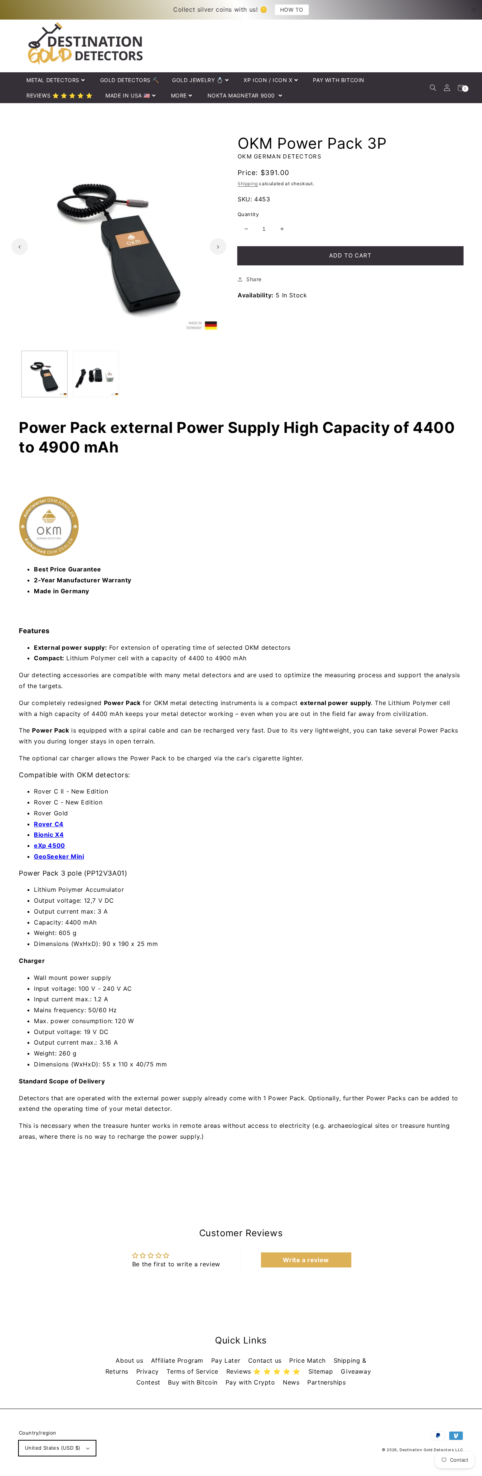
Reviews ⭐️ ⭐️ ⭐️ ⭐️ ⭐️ (264, 1371)
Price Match (308, 1360)
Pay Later (227, 1360)
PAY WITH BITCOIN (339, 80)
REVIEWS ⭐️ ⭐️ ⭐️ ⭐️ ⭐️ (59, 95)
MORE (179, 95)
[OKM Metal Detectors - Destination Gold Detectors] (241, 526)
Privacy (148, 1371)
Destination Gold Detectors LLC (431, 1449)
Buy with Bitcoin (194, 1382)
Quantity (248, 214)
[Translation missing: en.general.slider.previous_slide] (19, 246)
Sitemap (322, 1371)
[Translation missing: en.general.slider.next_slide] (218, 246)
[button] (433, 88)
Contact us (266, 1360)
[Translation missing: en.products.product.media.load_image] (44, 374)
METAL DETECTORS (52, 80)
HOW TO (292, 9)
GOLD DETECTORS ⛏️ (129, 80)
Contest (149, 1382)
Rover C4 (49, 824)
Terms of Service (193, 1371)
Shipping (248, 183)
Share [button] (254, 279)
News (292, 1382)
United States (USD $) (52, 1448)
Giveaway (356, 1371)
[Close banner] (473, 9)
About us (130, 1360)
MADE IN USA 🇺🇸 (127, 95)
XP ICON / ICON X (268, 80)
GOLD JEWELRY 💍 (197, 80)
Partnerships (326, 1382)
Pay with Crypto (252, 1382)
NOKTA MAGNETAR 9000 (242, 95)
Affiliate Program (178, 1360)
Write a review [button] (306, 1260)
